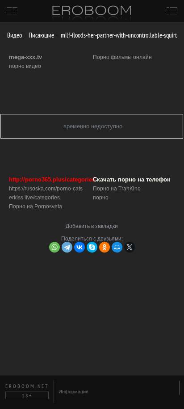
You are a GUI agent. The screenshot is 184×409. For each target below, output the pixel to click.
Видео (14, 35)
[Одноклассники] (104, 247)
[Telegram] (67, 247)
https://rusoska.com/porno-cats (46, 189)
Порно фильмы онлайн (122, 57)
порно (101, 197)
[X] (129, 247)
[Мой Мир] (117, 247)
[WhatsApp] (54, 247)
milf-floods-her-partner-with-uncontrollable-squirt (118, 35)
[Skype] (92, 247)
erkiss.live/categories (34, 197)
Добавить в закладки (92, 226)
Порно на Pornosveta (35, 206)
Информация (73, 391)
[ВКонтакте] (79, 247)
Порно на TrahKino (117, 189)
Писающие (40, 35)
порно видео (25, 66)
